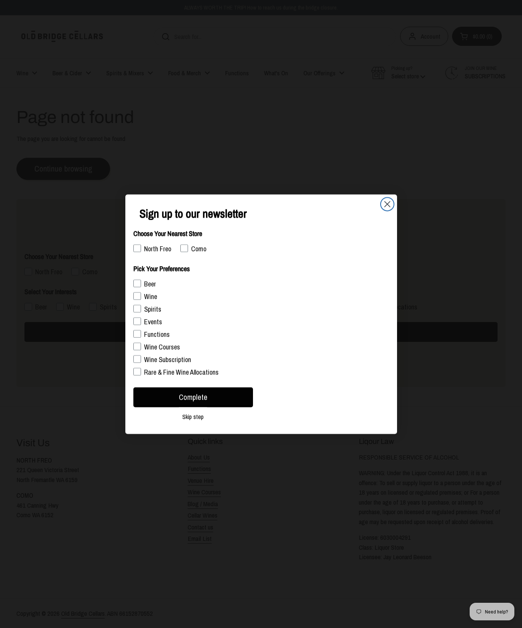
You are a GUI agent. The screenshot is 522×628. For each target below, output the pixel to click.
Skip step (193, 417)
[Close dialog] (387, 204)
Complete (193, 397)
